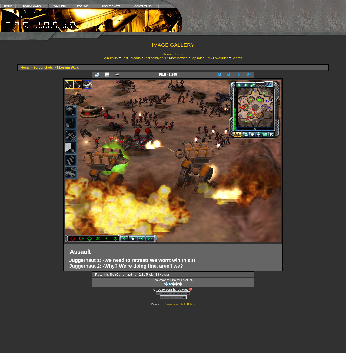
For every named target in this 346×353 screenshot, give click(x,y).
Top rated (198, 58)
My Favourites (218, 58)
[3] (173, 284)
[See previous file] (229, 75)
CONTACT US (143, 6)
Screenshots (43, 67)
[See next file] (239, 75)
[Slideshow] (117, 75)
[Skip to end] (249, 75)
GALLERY (60, 6)
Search (237, 58)
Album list (111, 58)
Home (167, 54)
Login (179, 54)
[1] (166, 284)
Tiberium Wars (67, 67)
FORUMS (83, 6)
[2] (169, 284)
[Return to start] (219, 75)
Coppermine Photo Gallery (180, 304)
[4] (176, 284)
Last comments (155, 58)
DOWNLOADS (32, 6)
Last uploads (131, 58)
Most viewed (178, 58)
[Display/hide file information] (107, 75)
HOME (8, 6)
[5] (180, 284)
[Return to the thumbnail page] (97, 75)
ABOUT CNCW (110, 6)
